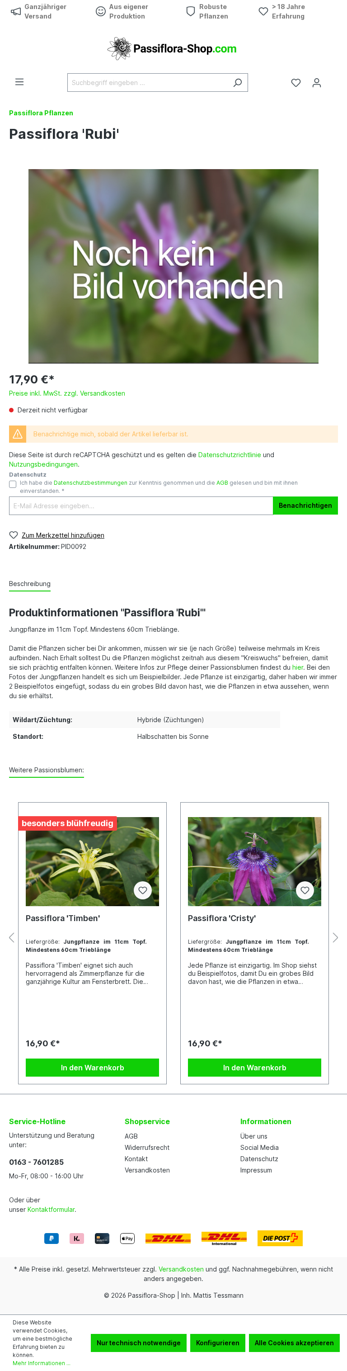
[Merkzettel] (296, 82)
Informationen (265, 1121)
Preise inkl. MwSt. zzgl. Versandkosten (67, 393)
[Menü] (19, 81)
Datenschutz (259, 1159)
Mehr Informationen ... (41, 1363)
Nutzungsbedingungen (43, 464)
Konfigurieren (217, 1343)
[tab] (30, 584)
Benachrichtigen (305, 505)
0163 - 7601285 (36, 1162)
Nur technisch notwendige (139, 1343)
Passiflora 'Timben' (63, 918)
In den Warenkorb (92, 1067)
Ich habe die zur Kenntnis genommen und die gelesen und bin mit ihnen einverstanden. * (159, 486)
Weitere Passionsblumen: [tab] (46, 770)
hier (297, 667)
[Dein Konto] (316, 82)
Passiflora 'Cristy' (222, 918)
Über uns (253, 1136)
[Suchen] (237, 82)
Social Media (259, 1147)
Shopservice (147, 1121)
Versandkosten (147, 1170)
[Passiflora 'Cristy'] (254, 861)
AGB (222, 482)
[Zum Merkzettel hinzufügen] (143, 890)
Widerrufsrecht (147, 1147)
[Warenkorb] (332, 79)
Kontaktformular (51, 1209)
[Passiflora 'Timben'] (92, 861)
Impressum (256, 1170)
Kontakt (136, 1159)
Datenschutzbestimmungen (90, 482)
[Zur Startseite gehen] (173, 47)
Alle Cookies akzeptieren (294, 1343)
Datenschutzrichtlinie (229, 455)
